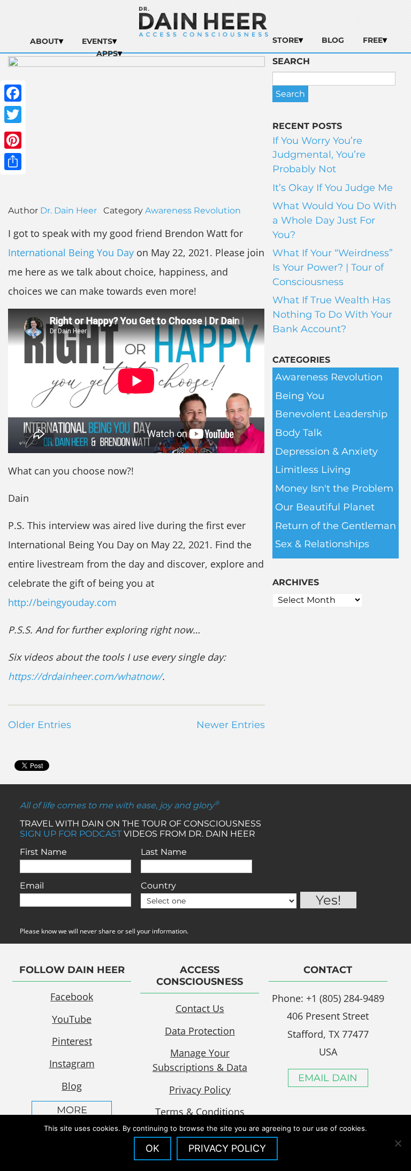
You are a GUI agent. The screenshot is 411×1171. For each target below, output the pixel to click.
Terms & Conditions (200, 1111)
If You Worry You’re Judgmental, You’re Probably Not (319, 155)
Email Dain (327, 1078)
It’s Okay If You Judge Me (332, 188)
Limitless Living (313, 470)
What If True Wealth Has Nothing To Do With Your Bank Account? (332, 314)
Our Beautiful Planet (325, 507)
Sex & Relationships (322, 544)
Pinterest (72, 1041)
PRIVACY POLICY (227, 1148)
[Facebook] (13, 93)
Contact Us (200, 1008)
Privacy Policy (200, 1089)
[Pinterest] (13, 140)
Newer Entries (230, 725)
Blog (333, 40)
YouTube (72, 1019)
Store (285, 40)
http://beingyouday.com (62, 602)
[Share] (13, 161)
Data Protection (200, 1030)
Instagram (72, 1063)
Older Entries (39, 725)
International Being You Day (71, 252)
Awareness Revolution (193, 210)
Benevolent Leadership (331, 414)
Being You (299, 396)
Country (158, 886)
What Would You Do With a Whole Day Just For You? (334, 220)
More (72, 1110)
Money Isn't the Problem (334, 488)
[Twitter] (13, 114)
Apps (107, 53)
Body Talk (298, 433)
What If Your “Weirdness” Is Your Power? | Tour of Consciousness (332, 267)
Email (32, 886)
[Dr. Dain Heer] (203, 34)
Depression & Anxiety (326, 451)
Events (97, 41)
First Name (43, 852)
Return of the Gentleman (335, 526)
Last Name (164, 852)
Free (373, 40)
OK (152, 1148)
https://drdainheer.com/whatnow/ (85, 676)
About (44, 41)
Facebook (71, 996)
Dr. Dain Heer (68, 210)
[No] (397, 1143)
